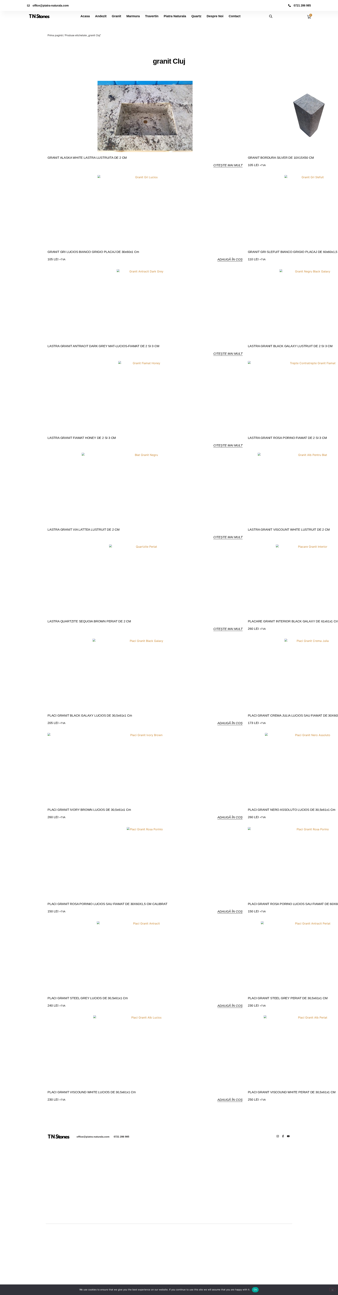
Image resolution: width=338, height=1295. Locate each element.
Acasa (85, 16)
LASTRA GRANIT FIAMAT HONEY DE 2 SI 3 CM (82, 438)
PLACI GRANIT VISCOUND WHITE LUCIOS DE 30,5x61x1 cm (92, 1092)
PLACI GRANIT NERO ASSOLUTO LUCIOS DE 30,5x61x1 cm (291, 809)
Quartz (196, 16)
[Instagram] (277, 1136)
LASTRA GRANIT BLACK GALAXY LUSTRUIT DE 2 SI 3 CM (290, 346)
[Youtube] (288, 1136)
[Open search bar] (271, 16)
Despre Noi (215, 16)
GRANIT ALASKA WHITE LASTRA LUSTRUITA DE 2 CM (87, 157)
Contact (234, 16)
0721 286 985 (121, 1136)
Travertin (151, 16)
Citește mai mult (228, 165)
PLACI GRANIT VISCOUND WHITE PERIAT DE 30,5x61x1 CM (292, 1092)
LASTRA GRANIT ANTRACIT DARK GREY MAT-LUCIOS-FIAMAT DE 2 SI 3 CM (103, 346)
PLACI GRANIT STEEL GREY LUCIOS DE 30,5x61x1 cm (88, 998)
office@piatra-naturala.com (93, 1136)
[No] (332, 1289)
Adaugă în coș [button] (230, 259)
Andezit (101, 16)
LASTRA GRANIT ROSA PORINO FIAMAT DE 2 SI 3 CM (287, 438)
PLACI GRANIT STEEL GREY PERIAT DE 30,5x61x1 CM (288, 998)
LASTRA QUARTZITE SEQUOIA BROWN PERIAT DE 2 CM (89, 621)
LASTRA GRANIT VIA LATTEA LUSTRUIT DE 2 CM (84, 529)
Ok (255, 1289)
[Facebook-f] (283, 1136)
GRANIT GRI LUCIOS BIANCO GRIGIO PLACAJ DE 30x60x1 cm (93, 252)
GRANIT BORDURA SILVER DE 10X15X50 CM (281, 157)
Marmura (133, 16)
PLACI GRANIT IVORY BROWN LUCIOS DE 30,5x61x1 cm (89, 809)
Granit (116, 16)
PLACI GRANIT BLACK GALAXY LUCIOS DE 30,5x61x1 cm (90, 715)
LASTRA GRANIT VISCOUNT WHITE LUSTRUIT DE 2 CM (289, 529)
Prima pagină (55, 35)
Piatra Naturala (175, 16)
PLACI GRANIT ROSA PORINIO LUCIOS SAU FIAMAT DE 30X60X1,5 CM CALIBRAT (107, 904)
